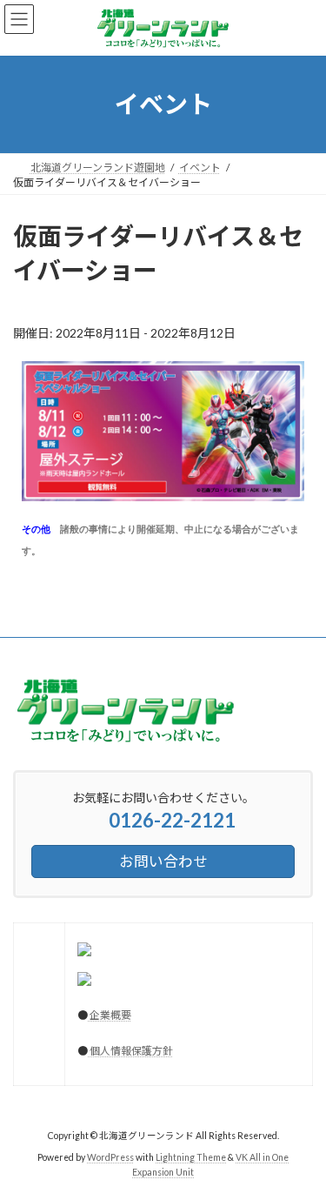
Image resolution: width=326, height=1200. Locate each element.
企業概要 (109, 1015)
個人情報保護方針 (130, 1051)
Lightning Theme (191, 1157)
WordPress (110, 1157)
